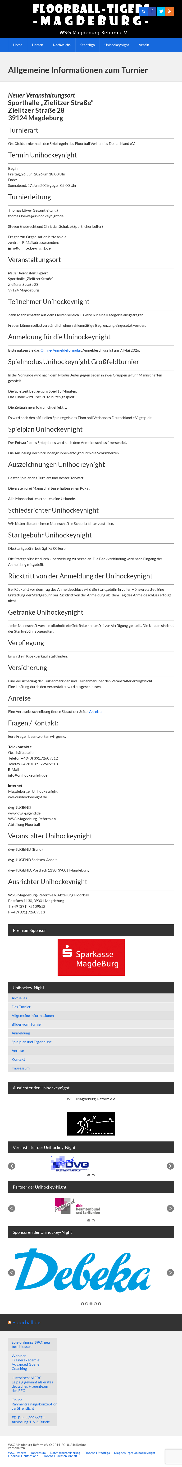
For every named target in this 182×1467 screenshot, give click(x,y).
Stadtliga (87, 45)
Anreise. (95, 711)
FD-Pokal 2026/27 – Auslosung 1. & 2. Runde (31, 1419)
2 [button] (93, 1175)
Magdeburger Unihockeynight (134, 1453)
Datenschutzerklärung (65, 1453)
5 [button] (99, 1303)
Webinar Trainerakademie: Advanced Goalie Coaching (26, 1362)
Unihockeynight (117, 45)
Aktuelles (19, 998)
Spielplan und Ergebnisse (32, 1041)
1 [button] (88, 1175)
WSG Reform (17, 1453)
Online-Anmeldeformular (61, 350)
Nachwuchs (62, 45)
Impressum (21, 1068)
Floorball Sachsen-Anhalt (60, 1456)
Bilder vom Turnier (27, 1024)
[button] (11, 1166)
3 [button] (91, 1303)
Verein (144, 45)
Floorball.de (26, 1322)
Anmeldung (21, 1033)
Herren (37, 45)
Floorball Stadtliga (97, 1453)
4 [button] (95, 1303)
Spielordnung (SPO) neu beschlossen (31, 1344)
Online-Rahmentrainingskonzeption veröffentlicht (34, 1403)
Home (17, 45)
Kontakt (18, 1059)
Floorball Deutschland (23, 1456)
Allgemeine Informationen (33, 1015)
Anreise (18, 1050)
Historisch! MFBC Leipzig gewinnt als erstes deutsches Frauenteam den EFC (32, 1384)
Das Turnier (21, 1006)
